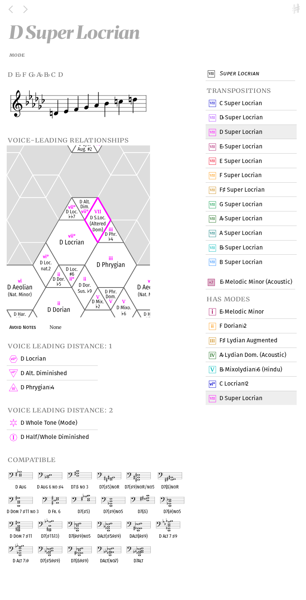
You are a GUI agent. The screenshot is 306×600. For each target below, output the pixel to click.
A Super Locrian (240, 218)
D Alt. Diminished (44, 373)
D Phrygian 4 (37, 387)
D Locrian (33, 358)
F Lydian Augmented (248, 340)
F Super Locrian (240, 175)
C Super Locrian (240, 103)
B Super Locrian (241, 247)
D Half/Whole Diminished (55, 436)
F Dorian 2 (233, 325)
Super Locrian (238, 73)
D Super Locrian (241, 117)
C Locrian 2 (234, 383)
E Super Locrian (240, 146)
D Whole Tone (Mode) (49, 422)
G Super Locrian (240, 204)
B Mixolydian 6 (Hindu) (250, 369)
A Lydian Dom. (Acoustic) (252, 354)
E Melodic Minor (241, 311)
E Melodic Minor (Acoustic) (255, 281)
